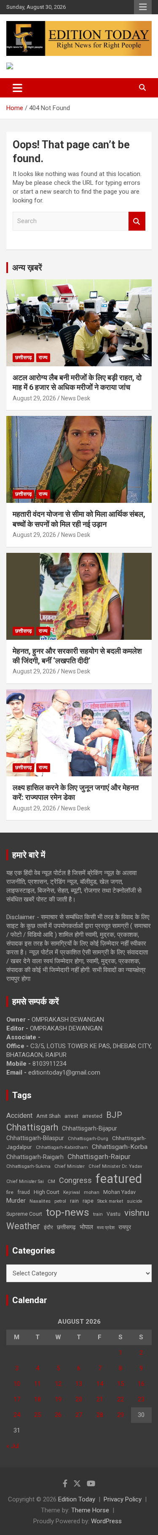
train (98, 1214)
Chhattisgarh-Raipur (99, 1156)
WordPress (106, 1521)
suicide (134, 1201)
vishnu (136, 1213)
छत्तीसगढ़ (66, 1227)
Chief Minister (69, 1166)
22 (120, 1399)
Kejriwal (71, 1192)
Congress (75, 1180)
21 (99, 1399)
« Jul (12, 1446)
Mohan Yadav (119, 1192)
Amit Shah (48, 1116)
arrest (71, 1116)
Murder (16, 1200)
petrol (60, 1201)
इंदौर (48, 1227)
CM (51, 1181)
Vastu (114, 1214)
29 (120, 1415)
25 (37, 1415)
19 (58, 1399)
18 (37, 1399)
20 (78, 1399)
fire (9, 1192)
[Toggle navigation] (17, 87)
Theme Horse (90, 1510)
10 (16, 1384)
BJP (114, 1115)
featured (119, 1179)
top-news (67, 1212)
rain (74, 1201)
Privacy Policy (123, 1499)
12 (58, 1384)
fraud (23, 1192)
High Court (46, 1192)
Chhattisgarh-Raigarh (35, 1157)
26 (58, 1415)
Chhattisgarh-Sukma (28, 1166)
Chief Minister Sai (25, 1181)
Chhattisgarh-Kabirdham (62, 1147)
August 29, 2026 (34, 398)
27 (78, 1415)
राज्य (43, 357)
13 (78, 1384)
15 (120, 1384)
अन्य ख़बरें (27, 268)
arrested (92, 1116)
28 (99, 1415)
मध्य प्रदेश (106, 1227)
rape (88, 1201)
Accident (19, 1116)
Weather (23, 1226)
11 (37, 1384)
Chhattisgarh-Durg (88, 1138)
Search (137, 221)
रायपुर (124, 1227)
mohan (91, 1192)
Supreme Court (24, 1214)
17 (16, 1399)
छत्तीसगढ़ (23, 357)
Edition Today (76, 1499)
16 (141, 1384)
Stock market (110, 1201)
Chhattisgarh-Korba (119, 1147)
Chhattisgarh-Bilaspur (35, 1138)
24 (16, 1415)
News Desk (75, 398)
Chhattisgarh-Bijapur (89, 1128)
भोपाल (86, 1227)
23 (141, 1399)
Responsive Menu (143, 7)
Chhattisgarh (32, 1127)
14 (99, 1384)
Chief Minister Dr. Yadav (115, 1166)
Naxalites (40, 1201)
